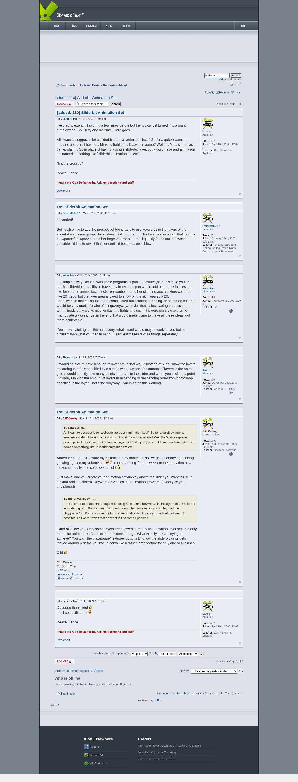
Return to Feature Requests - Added (80, 670)
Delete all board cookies (186, 693)
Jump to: (183, 671)
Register (224, 92)
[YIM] (231, 392)
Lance (66, 118)
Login (238, 92)
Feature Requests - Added (109, 85)
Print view (231, 84)
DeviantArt (63, 190)
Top (240, 194)
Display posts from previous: (112, 653)
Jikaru (66, 357)
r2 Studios (195, 745)
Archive (84, 85)
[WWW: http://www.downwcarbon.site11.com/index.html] (231, 310)
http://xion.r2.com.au (70, 578)
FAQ (211, 92)
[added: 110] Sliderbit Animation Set (86, 98)
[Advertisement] (149, 47)
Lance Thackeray (166, 752)
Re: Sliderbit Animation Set (82, 207)
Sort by (154, 653)
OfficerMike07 (71, 213)
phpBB (156, 700)
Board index (68, 85)
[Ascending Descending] (191, 653)
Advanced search (230, 79)
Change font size (238, 84)
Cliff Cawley (70, 418)
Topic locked (62, 102)
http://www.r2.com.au (70, 574)
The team (163, 693)
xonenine (68, 275)
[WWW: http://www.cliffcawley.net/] (231, 453)
